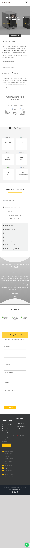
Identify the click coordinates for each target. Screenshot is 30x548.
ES (20, 435)
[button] (6, 112)
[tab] (15, 207)
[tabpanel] (15, 216)
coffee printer (5, 50)
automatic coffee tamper (15, 50)
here (6, 55)
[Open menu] (26, 2)
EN (17, 435)
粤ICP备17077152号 (17, 489)
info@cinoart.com (8, 468)
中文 (23, 435)
